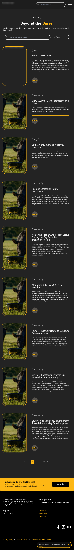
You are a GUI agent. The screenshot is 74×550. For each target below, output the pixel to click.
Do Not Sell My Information (41, 539)
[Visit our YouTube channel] (69, 527)
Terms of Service (22, 539)
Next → (49, 462)
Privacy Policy (8, 539)
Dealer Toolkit (43, 516)
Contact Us (42, 510)
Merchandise (43, 513)
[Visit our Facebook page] (58, 527)
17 (44, 462)
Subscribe (61, 484)
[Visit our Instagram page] (64, 527)
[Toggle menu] (70, 4)
